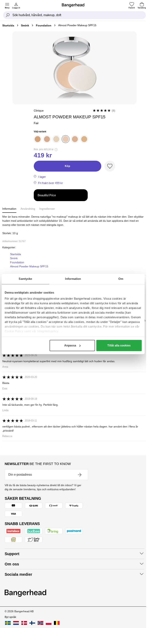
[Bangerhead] (74, 5)
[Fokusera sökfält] (8, 15)
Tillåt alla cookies (119, 345)
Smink (25, 25)
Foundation (43, 25)
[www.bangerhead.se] (8, 623)
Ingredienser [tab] (47, 208)
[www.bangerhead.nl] (16, 623)
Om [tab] (120, 278)
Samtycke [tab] (25, 278)
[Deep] (47, 139)
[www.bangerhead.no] (40, 623)
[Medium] (38, 139)
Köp (67, 165)
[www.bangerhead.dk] (24, 623)
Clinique (39, 110)
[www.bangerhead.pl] (48, 623)
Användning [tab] (28, 208)
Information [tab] (73, 278)
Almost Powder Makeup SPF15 (29, 266)
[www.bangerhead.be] (57, 623)
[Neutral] (75, 139)
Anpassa (70, 345)
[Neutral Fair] (56, 139)
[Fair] (65, 139)
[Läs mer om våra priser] (56, 149)
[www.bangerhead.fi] (32, 623)
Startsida (8, 25)
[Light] (84, 139)
